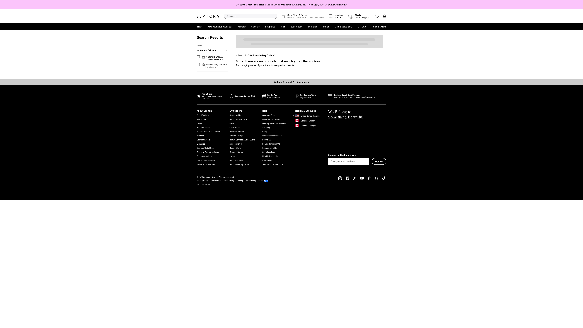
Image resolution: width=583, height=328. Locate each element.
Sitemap (240, 180)
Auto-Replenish (236, 143)
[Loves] (377, 16)
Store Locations (268, 152)
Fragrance (270, 26)
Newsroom (201, 119)
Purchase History (237, 131)
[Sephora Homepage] (208, 16)
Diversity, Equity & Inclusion (208, 152)
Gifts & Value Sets (343, 26)
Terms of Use (216, 180)
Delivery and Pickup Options (274, 123)
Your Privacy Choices (254, 180)
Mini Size (312, 26)
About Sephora (203, 115)
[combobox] (250, 16)
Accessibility (267, 160)
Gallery (232, 123)
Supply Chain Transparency (208, 131)
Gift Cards (363, 26)
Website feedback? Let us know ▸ (291, 82)
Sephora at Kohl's (269, 148)
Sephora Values (203, 127)
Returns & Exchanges (271, 119)
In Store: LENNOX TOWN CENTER (214, 58)
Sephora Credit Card (238, 119)
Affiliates (200, 135)
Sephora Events (203, 139)
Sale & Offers (379, 26)
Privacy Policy (202, 180)
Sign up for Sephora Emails (342, 155)
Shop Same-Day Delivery (240, 164)
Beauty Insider (235, 115)
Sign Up (379, 161)
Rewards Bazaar (236, 152)
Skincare (255, 26)
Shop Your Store (236, 160)
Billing (265, 131)
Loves (232, 156)
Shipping (266, 127)
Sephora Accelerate (205, 156)
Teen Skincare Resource (272, 164)
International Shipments (272, 135)
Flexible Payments (270, 156)
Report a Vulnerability (206, 164)
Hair (283, 26)
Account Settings (236, 135)
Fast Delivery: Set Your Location (216, 65)
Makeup (242, 26)
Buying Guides (268, 139)
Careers (200, 123)
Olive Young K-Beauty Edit (219, 26)
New (199, 26)
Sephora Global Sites (205, 148)
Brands (325, 26)
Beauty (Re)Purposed (206, 160)
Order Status (235, 127)
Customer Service (269, 115)
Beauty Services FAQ (271, 143)
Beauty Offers (235, 148)
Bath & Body (296, 26)
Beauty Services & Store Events (243, 139)
